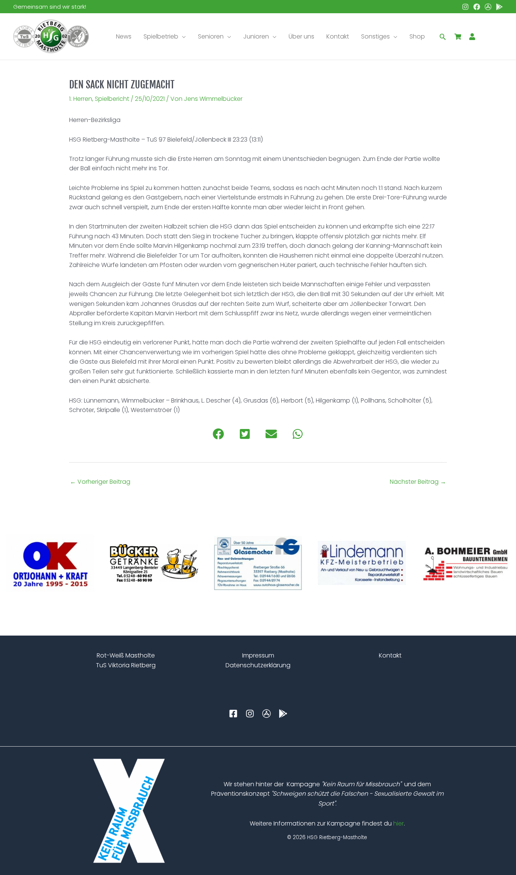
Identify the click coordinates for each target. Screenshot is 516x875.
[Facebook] (476, 6)
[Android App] (499, 6)
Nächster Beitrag (418, 481)
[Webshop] (457, 36)
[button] (182, 37)
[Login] (472, 36)
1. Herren (80, 98)
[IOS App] (488, 6)
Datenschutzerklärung (258, 665)
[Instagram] (465, 6)
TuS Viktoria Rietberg (126, 665)
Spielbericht (112, 98)
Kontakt (390, 655)
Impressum (258, 655)
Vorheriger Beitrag (100, 481)
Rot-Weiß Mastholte (126, 655)
